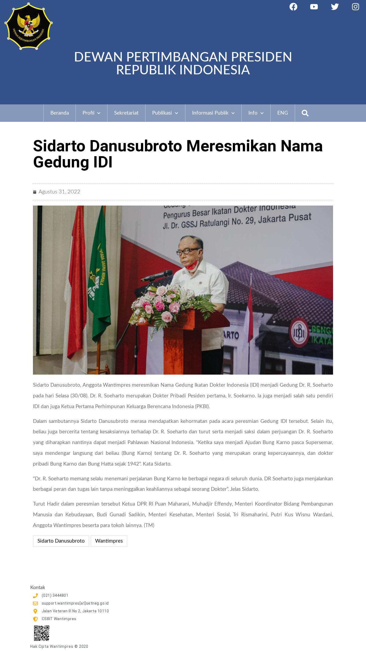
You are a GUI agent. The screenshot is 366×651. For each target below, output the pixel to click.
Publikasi (162, 113)
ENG (282, 113)
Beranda (59, 113)
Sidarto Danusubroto (61, 541)
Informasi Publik (210, 113)
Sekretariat (126, 113)
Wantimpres (109, 541)
